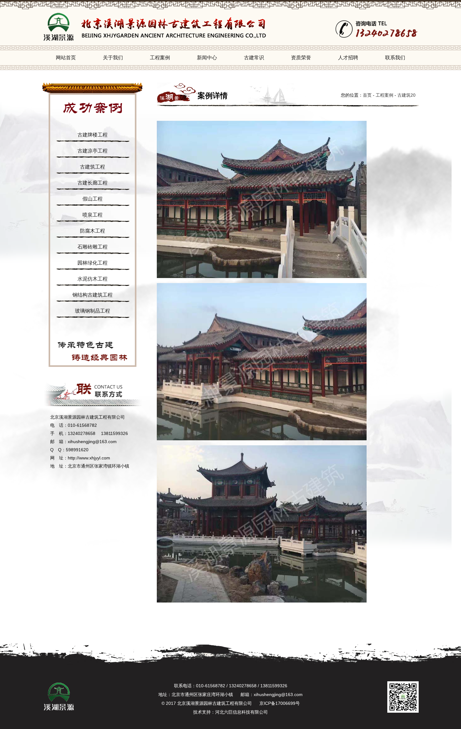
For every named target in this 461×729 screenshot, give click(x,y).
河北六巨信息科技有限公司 (241, 712)
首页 (367, 95)
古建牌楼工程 (92, 134)
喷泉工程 (92, 214)
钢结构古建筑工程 (92, 294)
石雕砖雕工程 (92, 246)
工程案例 (160, 57)
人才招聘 (348, 57)
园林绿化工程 (92, 262)
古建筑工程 (92, 166)
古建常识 (254, 57)
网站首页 (66, 57)
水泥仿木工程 (92, 278)
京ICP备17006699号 (279, 703)
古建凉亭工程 (92, 150)
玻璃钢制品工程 (92, 311)
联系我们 (395, 57)
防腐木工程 (92, 230)
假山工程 (92, 198)
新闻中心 (207, 57)
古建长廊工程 (92, 182)
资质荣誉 (301, 57)
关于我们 (113, 57)
